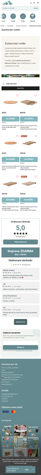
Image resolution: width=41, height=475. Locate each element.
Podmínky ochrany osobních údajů (12, 375)
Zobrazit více (20, 322)
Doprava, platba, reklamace (9, 368)
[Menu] (38, 3)
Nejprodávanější (11, 84)
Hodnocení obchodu (20, 260)
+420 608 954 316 (7, 396)
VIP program (5, 382)
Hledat (36, 8)
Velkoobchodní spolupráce (9, 379)
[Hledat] (30, 2)
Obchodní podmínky (7, 372)
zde (25, 463)
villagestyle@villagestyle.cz (9, 394)
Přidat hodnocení (20, 242)
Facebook (4, 398)
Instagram (4, 401)
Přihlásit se (20, 347)
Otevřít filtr (20, 88)
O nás (3, 370)
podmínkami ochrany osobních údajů (24, 350)
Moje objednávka (6, 384)
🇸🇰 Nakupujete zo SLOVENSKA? (11, 377)
